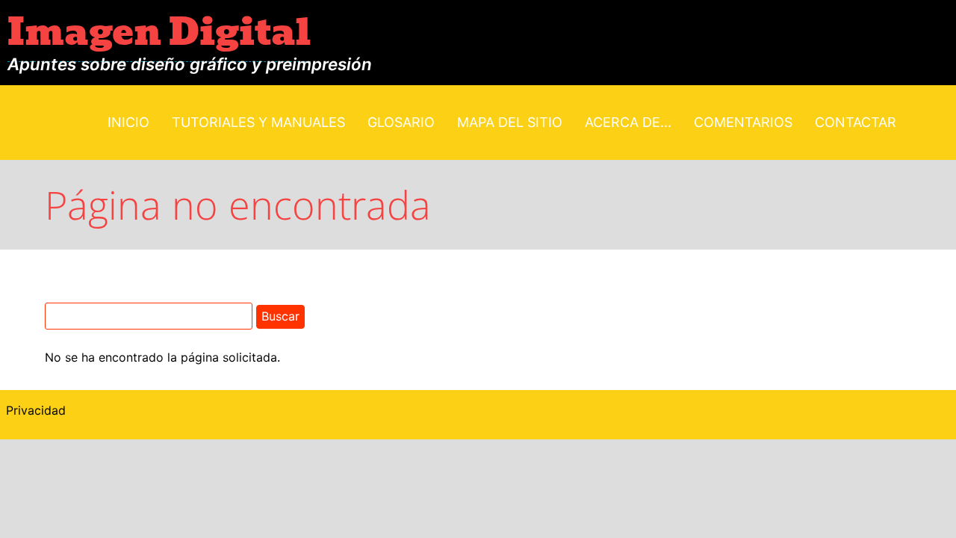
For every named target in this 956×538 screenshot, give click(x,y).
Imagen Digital (159, 32)
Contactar (855, 122)
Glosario (401, 122)
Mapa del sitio (509, 122)
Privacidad (36, 410)
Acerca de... (628, 122)
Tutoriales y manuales (258, 122)
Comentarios (743, 122)
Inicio (128, 122)
